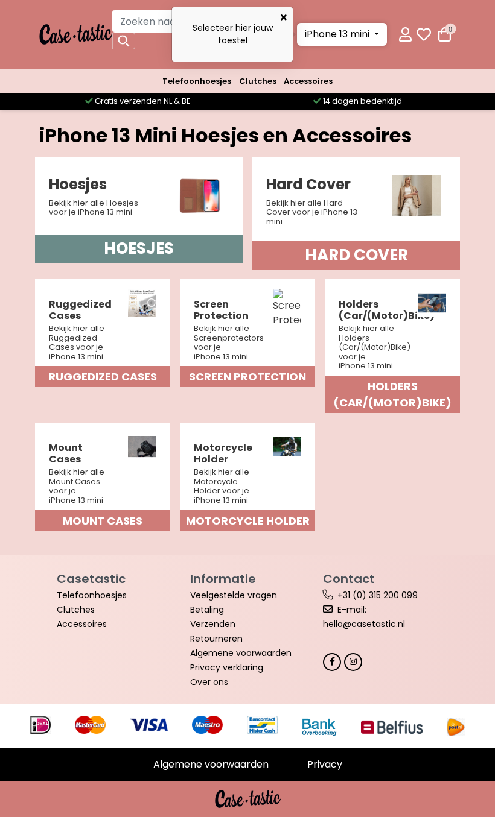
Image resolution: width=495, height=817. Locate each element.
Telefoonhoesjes (196, 81)
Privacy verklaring (226, 667)
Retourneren (216, 638)
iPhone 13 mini (338, 34)
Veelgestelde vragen (233, 595)
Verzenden (212, 624)
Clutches (257, 81)
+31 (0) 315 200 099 (377, 595)
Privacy (324, 764)
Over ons (209, 682)
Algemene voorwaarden (241, 653)
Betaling (207, 610)
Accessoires (308, 81)
